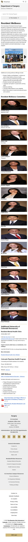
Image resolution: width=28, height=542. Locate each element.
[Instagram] (14, 438)
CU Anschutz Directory (14, 482)
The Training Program (12, 14)
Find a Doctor (14, 449)
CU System (14, 499)
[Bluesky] (24, 438)
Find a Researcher (14, 451)
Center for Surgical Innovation (14, 464)
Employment (14, 512)
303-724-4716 (6, 337)
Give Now (14, 515)
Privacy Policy (14, 501)
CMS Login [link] (14, 535)
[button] (26, 50)
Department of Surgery (10, 6)
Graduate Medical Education (14, 461)
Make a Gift (14, 454)
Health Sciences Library (14, 466)
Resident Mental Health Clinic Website (10, 354)
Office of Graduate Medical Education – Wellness (13, 376)
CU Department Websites (14, 479)
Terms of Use (14, 504)
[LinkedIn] (19, 438)
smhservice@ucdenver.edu (7, 338)
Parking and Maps (14, 484)
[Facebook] (3, 438)
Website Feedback (14, 496)
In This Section (13, 18)
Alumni (14, 469)
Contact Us (14, 446)
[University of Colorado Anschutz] (5, 2)
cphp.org (8, 369)
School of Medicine (6, 8)
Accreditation (14, 510)
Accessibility (14, 507)
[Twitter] (9, 438)
